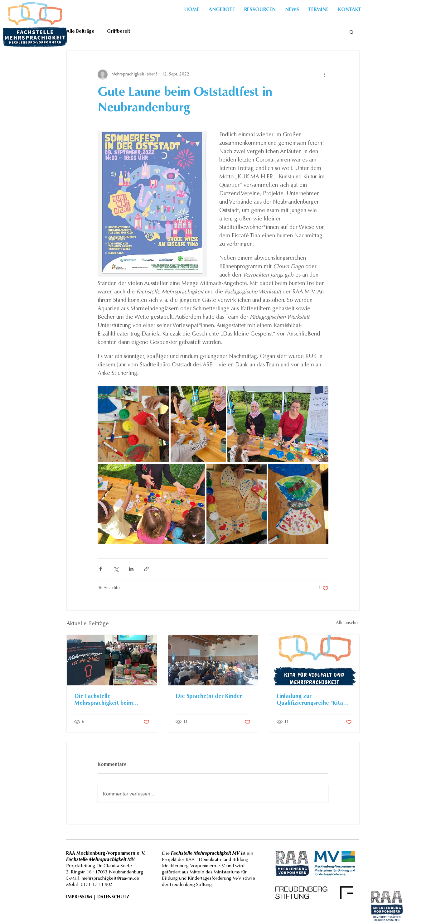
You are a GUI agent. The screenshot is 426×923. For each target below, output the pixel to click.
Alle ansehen (348, 623)
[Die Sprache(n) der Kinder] (213, 660)
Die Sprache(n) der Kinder (209, 696)
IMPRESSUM (79, 897)
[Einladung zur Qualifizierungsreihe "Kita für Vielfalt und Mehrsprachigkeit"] (314, 660)
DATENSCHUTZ (113, 897)
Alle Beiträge (80, 31)
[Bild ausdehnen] (133, 424)
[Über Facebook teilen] (101, 569)
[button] (260, 9)
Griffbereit (118, 31)
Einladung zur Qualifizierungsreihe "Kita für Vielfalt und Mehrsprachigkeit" (310, 700)
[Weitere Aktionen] (324, 74)
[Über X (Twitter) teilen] (116, 569)
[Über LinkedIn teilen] (131, 569)
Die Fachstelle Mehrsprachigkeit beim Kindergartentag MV (103, 700)
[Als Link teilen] (146, 569)
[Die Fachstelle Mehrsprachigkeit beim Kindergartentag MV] (112, 660)
